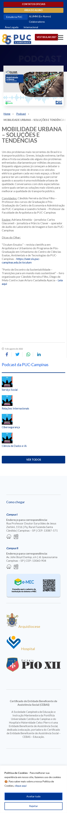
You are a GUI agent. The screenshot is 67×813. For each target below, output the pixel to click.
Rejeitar (33, 805)
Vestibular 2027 (46, 37)
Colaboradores (37, 21)
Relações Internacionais (15, 408)
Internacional (31, 27)
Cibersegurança (11, 427)
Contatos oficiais (33, 4)
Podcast (21, 113)
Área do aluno (33, 10)
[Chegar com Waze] (8, 537)
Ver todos (33, 459)
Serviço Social (10, 389)
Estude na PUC (14, 17)
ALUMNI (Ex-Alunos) (40, 16)
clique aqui (20, 785)
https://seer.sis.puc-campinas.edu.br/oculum (21, 260)
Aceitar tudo (33, 796)
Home (7, 113)
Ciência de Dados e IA (14, 445)
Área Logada (11, 27)
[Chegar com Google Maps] (16, 537)
